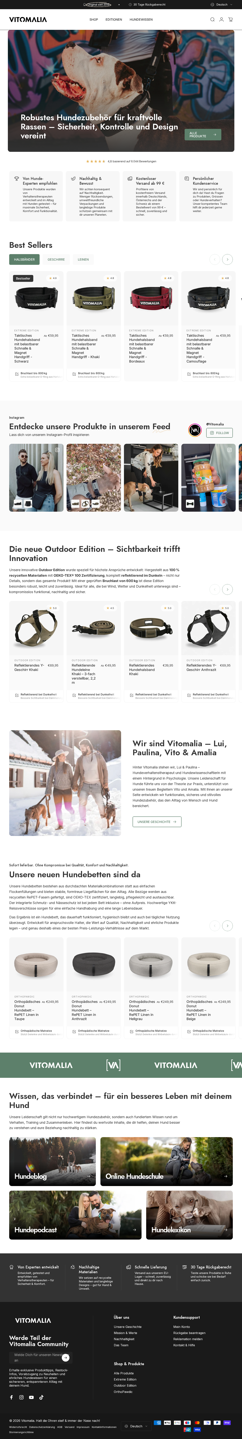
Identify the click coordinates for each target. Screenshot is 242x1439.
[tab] (24, 259)
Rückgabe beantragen (189, 1333)
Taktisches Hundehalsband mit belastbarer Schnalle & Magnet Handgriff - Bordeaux (142, 348)
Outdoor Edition (27, 660)
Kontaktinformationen (104, 1427)
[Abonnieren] (65, 1358)
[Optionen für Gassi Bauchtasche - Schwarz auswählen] (18, 504)
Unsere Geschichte (128, 1327)
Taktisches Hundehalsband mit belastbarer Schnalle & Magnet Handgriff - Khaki (85, 346)
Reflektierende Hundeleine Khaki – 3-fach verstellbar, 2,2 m (84, 674)
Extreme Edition (26, 330)
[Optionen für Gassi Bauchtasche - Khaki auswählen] (75, 504)
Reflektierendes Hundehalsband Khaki (142, 669)
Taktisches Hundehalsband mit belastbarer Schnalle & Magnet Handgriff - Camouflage (199, 348)
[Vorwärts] (227, 259)
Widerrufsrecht (18, 1427)
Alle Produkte (124, 1373)
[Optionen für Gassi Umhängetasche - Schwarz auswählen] (28, 504)
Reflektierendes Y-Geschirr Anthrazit (201, 667)
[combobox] (222, 4)
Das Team (121, 1345)
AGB (59, 1427)
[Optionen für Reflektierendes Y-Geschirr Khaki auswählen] (85, 504)
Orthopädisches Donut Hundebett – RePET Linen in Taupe (27, 1010)
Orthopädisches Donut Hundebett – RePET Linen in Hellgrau (142, 1010)
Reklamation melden (188, 1339)
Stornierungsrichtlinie (21, 1432)
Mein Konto (181, 1327)
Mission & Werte (125, 1333)
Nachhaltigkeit (124, 1339)
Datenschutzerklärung (42, 1427)
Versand (69, 1427)
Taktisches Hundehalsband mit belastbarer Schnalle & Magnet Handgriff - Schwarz (27, 348)
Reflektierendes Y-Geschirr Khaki (29, 667)
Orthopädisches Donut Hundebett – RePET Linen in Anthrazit (85, 1010)
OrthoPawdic (24, 996)
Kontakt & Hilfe (184, 1345)
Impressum (83, 1427)
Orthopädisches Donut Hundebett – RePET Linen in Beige (200, 1010)
